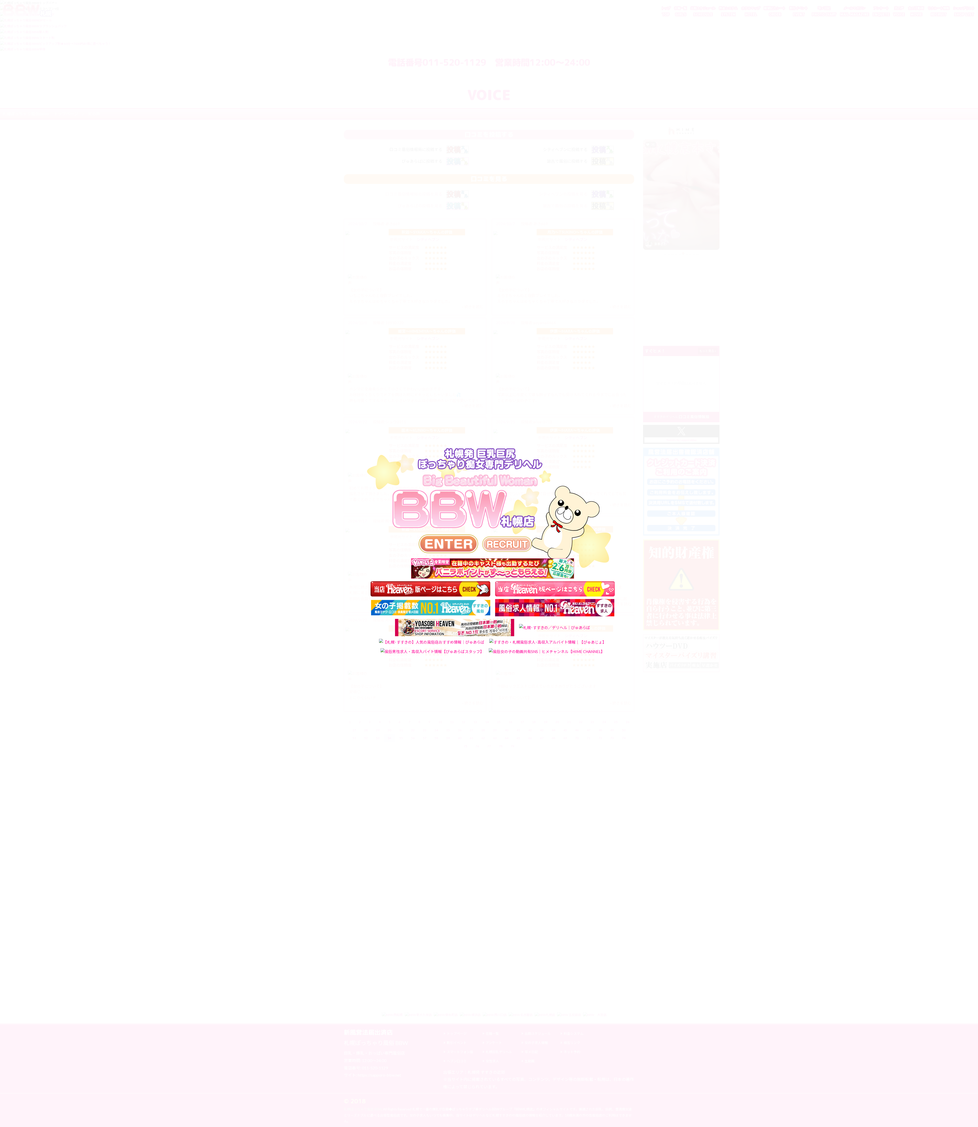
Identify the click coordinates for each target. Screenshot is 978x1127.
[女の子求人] (507, 544)
